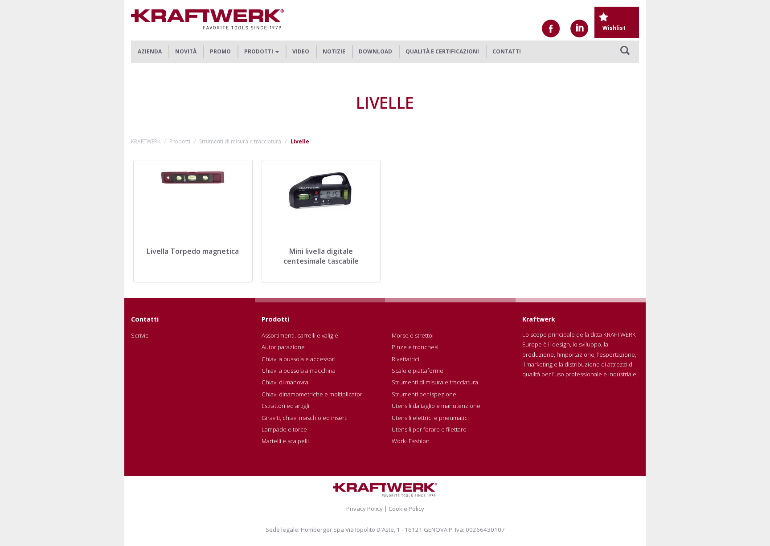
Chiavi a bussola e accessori (299, 359)
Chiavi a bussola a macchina (299, 371)
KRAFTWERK (145, 141)
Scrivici (140, 335)
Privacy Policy (364, 509)
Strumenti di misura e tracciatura (240, 141)
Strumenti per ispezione (424, 394)
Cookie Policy (406, 509)
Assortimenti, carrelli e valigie (300, 335)
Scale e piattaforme (417, 371)
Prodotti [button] (259, 51)
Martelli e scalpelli (285, 441)
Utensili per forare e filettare (429, 429)
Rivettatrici (405, 359)
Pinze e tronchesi (415, 347)
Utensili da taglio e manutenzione (436, 406)
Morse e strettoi (413, 335)
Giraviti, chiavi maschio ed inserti (305, 418)
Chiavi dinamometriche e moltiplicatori (313, 394)
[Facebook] (551, 28)
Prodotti (179, 141)
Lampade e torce (284, 429)
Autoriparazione (283, 347)
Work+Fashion (411, 441)
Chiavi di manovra (285, 382)
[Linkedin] (579, 28)
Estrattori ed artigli (285, 406)
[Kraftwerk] (207, 19)
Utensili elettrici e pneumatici (430, 418)
